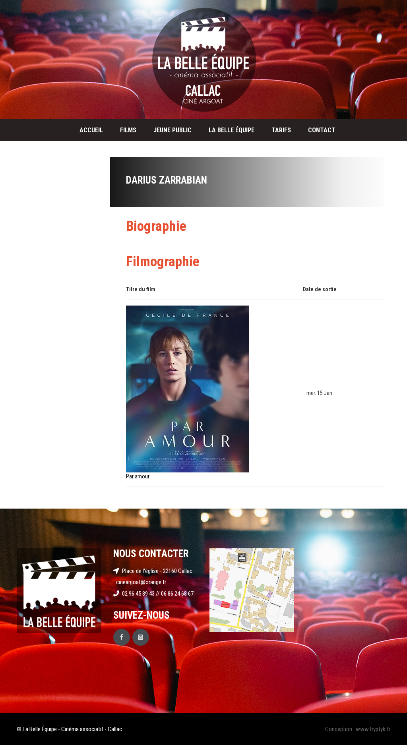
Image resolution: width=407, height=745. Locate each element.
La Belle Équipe (231, 130)
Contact (321, 130)
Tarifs (281, 130)
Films (128, 130)
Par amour (137, 476)
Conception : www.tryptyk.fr (357, 729)
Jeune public (172, 130)
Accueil (91, 130)
